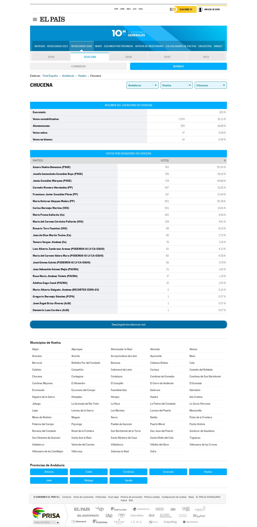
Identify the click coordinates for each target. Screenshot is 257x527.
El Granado (196, 383)
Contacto (66, 497)
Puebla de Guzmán (121, 424)
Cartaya (154, 369)
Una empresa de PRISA (46, 512)
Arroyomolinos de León (124, 356)
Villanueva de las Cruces (203, 444)
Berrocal (37, 362)
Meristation (190, 521)
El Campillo (117, 383)
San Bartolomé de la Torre (126, 430)
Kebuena (195, 515)
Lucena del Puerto (160, 410)
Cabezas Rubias (159, 362)
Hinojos (115, 396)
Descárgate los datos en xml (128, 324)
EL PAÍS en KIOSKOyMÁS (208, 497)
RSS (131, 500)
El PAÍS (81, 509)
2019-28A (90, 56)
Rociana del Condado (44, 430)
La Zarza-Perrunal (200, 403)
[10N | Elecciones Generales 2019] (128, 33)
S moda (152, 521)
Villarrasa (76, 451)
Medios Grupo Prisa (46, 522)
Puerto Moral (157, 424)
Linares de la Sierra (82, 410)
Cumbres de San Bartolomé (205, 376)
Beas (192, 356)
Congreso (78, 66)
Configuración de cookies (174, 497)
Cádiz (89, 471)
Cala (192, 362)
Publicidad (101, 497)
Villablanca (117, 444)
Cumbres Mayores (42, 383)
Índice (124, 500)
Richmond (79, 521)
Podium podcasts (119, 521)
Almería (49, 471)
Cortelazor (117, 376)
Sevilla (128, 480)
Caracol (199, 509)
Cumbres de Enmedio (162, 376)
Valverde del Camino (83, 444)
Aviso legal (113, 497)
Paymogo (76, 424)
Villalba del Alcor (159, 444)
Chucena (37, 376)
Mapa (98, 46)
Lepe (35, 410)
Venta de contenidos (83, 497)
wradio (121, 515)
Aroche (75, 356)
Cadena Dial (152, 515)
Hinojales (76, 396)
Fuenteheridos (119, 390)
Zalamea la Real (120, 451)
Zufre (153, 451)
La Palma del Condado (162, 403)
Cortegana (77, 376)
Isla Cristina (196, 396)
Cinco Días (136, 515)
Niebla (153, 417)
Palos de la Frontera (201, 417)
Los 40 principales (101, 509)
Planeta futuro (181, 515)
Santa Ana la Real (81, 437)
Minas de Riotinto (41, 417)
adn (184, 509)
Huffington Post (87, 515)
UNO (109, 515)
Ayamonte (156, 356)
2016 (128, 56)
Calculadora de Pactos (181, 46)
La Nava (115, 403)
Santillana (120, 509)
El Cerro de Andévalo (162, 383)
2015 (167, 56)
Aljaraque (76, 349)
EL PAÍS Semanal (166, 515)
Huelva (154, 396)
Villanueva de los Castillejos (47, 451)
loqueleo (171, 521)
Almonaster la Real (121, 349)
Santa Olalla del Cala (161, 437)
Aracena (37, 356)
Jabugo (36, 403)
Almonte (155, 349)
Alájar (35, 349)
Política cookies (152, 497)
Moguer (75, 417)
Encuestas (205, 46)
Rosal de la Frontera (82, 430)
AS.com (171, 509)
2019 (51, 56)
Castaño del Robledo (201, 369)
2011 (206, 56)
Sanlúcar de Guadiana (202, 430)
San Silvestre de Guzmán (46, 437)
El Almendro (78, 383)
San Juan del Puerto (161, 430)
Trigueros (195, 437)
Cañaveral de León (121, 369)
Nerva (114, 417)
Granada (168, 471)
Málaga (89, 480)
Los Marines (117, 410)
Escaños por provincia (118, 46)
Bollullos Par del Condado (85, 362)
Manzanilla (196, 410)
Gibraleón (195, 390)
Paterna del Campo (43, 424)
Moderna (99, 521)
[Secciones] (35, 19)
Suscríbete (186, 9)
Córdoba (128, 471)
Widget (218, 46)
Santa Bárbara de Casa (124, 437)
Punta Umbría (197, 424)
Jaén (49, 480)
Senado (178, 66)
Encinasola (38, 390)
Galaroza (155, 390)
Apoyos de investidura (149, 46)
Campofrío (77, 369)
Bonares (115, 362)
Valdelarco (38, 444)
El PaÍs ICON (136, 521)
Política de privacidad (131, 497)
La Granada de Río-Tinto (85, 403)
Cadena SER (158, 509)
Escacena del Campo (83, 390)
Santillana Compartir (141, 509)
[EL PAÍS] (53, 19)
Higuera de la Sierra (43, 396)
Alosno (193, 349)
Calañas (36, 369)
